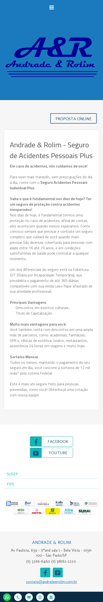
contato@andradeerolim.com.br (51, 581)
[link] (51, 441)
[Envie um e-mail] (29, 597)
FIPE (10, 484)
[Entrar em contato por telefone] (18, 597)
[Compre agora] (51, 597)
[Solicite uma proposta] (40, 597)
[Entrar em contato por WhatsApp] (7, 597)
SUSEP (12, 473)
